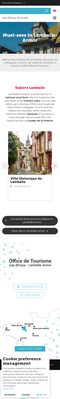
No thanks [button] (9, 394)
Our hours (32, 295)
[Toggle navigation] (55, 18)
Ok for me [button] (41, 394)
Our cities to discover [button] (12, 3)
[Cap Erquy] (30, 263)
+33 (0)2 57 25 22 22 (32, 286)
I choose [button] (25, 394)
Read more (8, 388)
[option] (30, 166)
